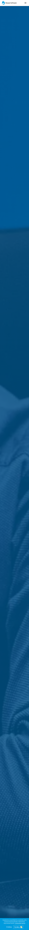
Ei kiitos (9, 927)
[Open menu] (25, 3)
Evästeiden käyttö (20, 923)
